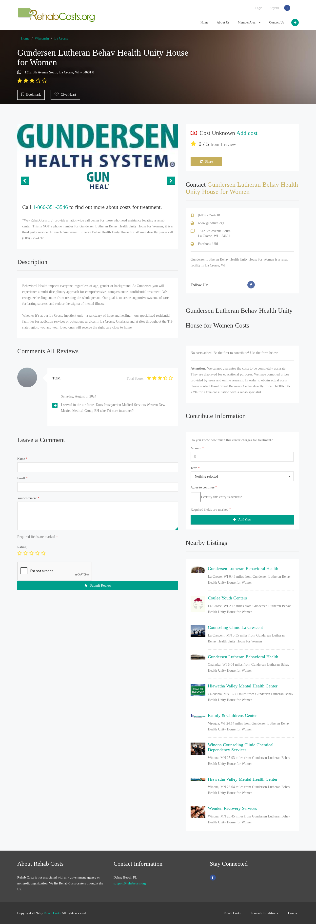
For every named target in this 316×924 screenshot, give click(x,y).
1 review (228, 144)
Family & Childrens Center (232, 715)
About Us (223, 22)
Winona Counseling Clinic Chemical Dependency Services (241, 747)
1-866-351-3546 (50, 207)
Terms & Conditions (264, 913)
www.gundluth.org (211, 223)
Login (258, 8)
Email (22, 478)
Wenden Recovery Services (232, 808)
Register (274, 8)
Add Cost (244, 520)
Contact (293, 913)
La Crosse (61, 38)
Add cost (246, 133)
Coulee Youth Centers (227, 597)
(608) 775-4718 (209, 215)
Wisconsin (42, 38)
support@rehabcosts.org (130, 883)
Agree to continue (204, 487)
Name (22, 459)
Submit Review (100, 585)
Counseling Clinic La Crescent (235, 627)
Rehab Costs (52, 913)
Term (195, 468)
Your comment (28, 498)
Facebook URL (208, 244)
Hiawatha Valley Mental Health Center (242, 685)
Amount (197, 448)
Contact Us (276, 22)
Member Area (247, 22)
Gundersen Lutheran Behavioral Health (243, 568)
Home (204, 22)
